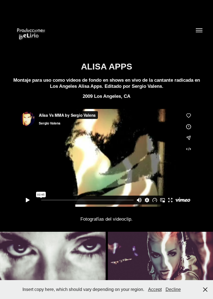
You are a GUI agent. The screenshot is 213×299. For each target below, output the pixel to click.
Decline (173, 289)
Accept (155, 289)
